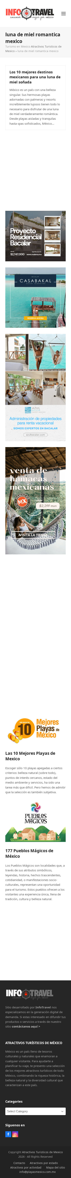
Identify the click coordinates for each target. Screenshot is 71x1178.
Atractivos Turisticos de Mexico (42, 1152)
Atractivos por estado (44, 1163)
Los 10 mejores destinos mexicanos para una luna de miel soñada (35, 76)
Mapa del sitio (55, 1167)
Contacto (19, 1163)
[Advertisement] (35, 169)
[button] (63, 13)
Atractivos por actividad (25, 1167)
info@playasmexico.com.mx (37, 1172)
